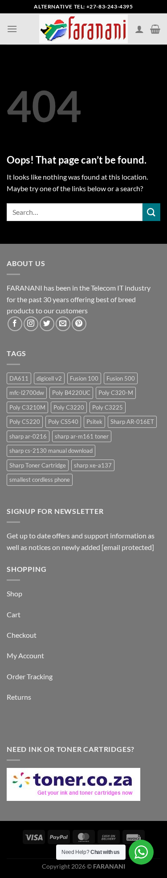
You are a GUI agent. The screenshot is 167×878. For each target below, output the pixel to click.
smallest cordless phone (39, 479)
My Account (25, 655)
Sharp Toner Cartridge (37, 465)
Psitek (94, 421)
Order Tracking (30, 676)
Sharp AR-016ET (132, 421)
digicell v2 (49, 378)
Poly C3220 (68, 407)
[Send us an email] (63, 323)
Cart (13, 614)
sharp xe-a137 (93, 465)
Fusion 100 (84, 378)
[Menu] (12, 29)
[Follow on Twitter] (47, 323)
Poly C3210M (27, 407)
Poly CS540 (63, 421)
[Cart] (155, 29)
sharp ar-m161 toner (82, 436)
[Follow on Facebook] (15, 323)
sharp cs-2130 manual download (51, 450)
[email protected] (128, 547)
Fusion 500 (120, 378)
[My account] (139, 29)
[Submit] (151, 212)
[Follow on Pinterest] (79, 323)
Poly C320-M (115, 392)
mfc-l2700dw (26, 392)
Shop (14, 593)
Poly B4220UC (71, 392)
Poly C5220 (24, 421)
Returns (19, 697)
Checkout (22, 635)
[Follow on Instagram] (31, 323)
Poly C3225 (107, 407)
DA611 (19, 378)
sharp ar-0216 (28, 436)
